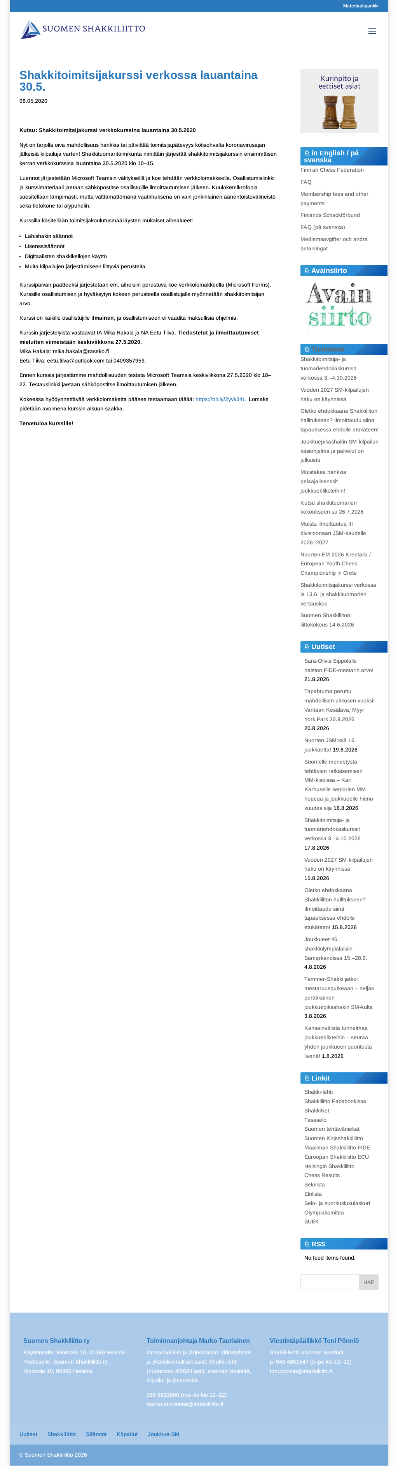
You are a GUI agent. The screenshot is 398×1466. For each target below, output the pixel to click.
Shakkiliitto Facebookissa (335, 1101)
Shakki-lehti (318, 1092)
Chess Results (322, 1175)
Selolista (314, 1184)
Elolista (313, 1194)
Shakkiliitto (61, 1434)
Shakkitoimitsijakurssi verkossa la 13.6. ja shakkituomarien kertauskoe (338, 594)
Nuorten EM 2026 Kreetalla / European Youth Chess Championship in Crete (335, 563)
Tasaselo (315, 1120)
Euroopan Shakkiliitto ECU (336, 1157)
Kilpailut (127, 1434)
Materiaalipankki (361, 6)
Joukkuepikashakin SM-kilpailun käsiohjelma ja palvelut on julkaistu (339, 450)
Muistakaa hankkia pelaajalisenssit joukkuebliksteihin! (323, 481)
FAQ (306, 182)
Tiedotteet (328, 349)
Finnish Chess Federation (332, 170)
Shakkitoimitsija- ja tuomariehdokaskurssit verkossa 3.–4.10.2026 (328, 368)
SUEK (311, 1221)
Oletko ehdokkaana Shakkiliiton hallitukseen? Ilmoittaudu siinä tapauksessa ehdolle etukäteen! (339, 420)
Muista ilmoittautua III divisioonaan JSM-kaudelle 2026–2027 (333, 533)
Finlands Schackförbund (330, 215)
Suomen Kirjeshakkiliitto (333, 1138)
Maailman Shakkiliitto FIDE (337, 1147)
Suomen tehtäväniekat (332, 1129)
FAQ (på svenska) (322, 227)
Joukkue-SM (164, 1434)
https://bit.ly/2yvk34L (221, 399)
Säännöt (96, 1434)
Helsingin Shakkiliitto (329, 1166)
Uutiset (28, 1434)
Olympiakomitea (324, 1212)
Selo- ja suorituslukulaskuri (337, 1203)
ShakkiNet (316, 1110)
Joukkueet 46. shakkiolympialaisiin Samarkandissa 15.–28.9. (335, 948)
